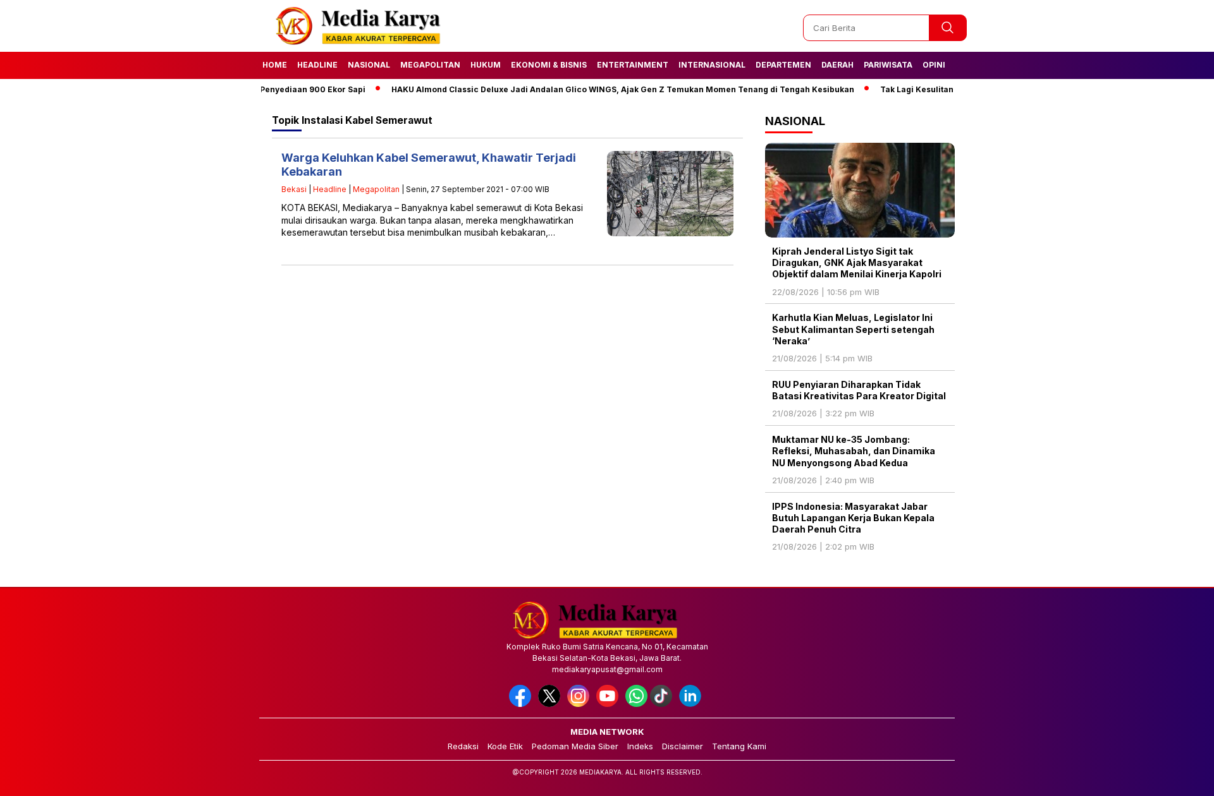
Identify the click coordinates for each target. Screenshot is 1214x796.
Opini (934, 64)
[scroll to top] (1167, 776)
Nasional (369, 64)
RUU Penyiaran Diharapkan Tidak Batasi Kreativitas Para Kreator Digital (859, 390)
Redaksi (463, 746)
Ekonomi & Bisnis (549, 64)
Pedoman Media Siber (575, 746)
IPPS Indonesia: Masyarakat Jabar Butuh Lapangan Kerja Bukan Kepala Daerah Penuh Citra (853, 517)
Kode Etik (505, 746)
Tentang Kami (739, 746)
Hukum (485, 64)
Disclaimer (682, 746)
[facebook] (522, 704)
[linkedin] (692, 704)
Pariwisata (888, 64)
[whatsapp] (636, 704)
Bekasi (294, 189)
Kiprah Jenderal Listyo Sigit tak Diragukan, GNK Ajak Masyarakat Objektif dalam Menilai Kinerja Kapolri (856, 262)
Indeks (640, 746)
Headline (317, 64)
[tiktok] (663, 704)
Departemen (783, 64)
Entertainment (632, 64)
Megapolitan (430, 64)
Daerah (837, 64)
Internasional (711, 64)
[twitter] (551, 704)
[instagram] (580, 704)
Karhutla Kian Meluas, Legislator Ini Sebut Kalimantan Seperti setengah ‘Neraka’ (853, 329)
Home (274, 64)
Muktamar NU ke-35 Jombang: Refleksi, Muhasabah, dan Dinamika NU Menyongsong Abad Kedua (853, 450)
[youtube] (609, 704)
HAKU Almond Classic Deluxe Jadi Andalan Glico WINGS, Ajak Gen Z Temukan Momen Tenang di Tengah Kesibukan (603, 89)
